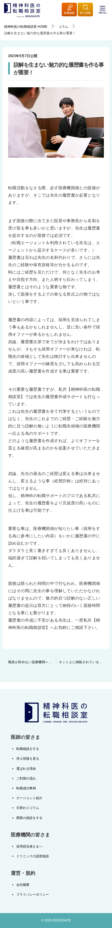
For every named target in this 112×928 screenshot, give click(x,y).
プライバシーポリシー (32, 894)
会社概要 (22, 885)
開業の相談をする (29, 818)
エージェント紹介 (29, 798)
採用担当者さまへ (29, 846)
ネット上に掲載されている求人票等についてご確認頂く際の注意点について (84, 662)
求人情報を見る (27, 759)
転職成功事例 (26, 788)
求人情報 (85, 12)
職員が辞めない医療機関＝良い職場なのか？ (32, 662)
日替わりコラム (27, 808)
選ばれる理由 (26, 769)
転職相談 (69, 12)
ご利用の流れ (26, 778)
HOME (25, 27)
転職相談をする (27, 749)
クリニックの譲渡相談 (32, 856)
